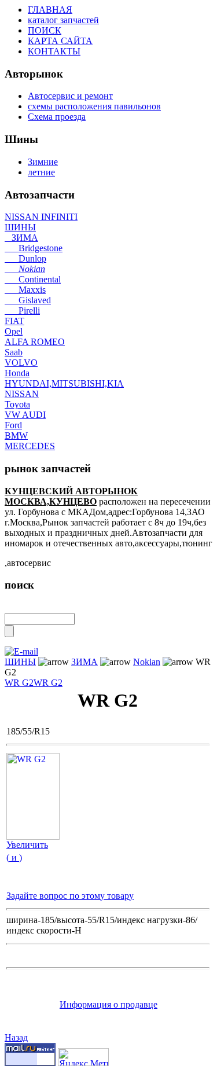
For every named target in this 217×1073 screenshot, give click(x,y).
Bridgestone (33, 248)
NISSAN (22, 394)
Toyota (17, 404)
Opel (14, 331)
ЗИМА (21, 237)
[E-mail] (21, 648)
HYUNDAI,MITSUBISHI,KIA (64, 383)
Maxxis (25, 290)
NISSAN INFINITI (41, 217)
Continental (33, 279)
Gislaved (28, 300)
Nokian (25, 269)
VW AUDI (25, 415)
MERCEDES (30, 446)
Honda (17, 373)
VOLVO (21, 363)
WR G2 (19, 683)
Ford (13, 425)
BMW (16, 435)
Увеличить (27, 845)
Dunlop (25, 258)
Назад (16, 1037)
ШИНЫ (20, 227)
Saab (14, 352)
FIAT (14, 321)
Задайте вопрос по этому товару (70, 896)
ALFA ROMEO (35, 342)
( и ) (14, 857)
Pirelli (22, 310)
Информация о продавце (108, 1004)
